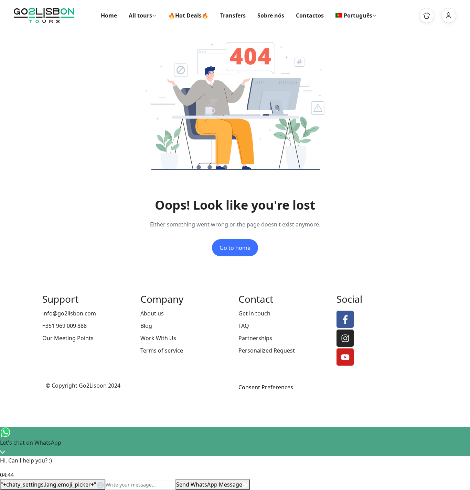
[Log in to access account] (448, 15)
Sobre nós (270, 15)
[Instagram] (345, 338)
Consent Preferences (265, 387)
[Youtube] (345, 357)
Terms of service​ (161, 350)
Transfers (233, 15)
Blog (146, 326)
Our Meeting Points (68, 338)
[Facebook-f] (345, 319)
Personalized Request (266, 350)
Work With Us (158, 338)
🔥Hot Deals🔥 (188, 15)
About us (152, 313)
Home (109, 15)
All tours (140, 15)
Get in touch (254, 313)
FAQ (243, 326)
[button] (426, 15)
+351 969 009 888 (64, 326)
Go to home (235, 248)
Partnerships (255, 338)
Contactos (310, 15)
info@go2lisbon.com (69, 313)
